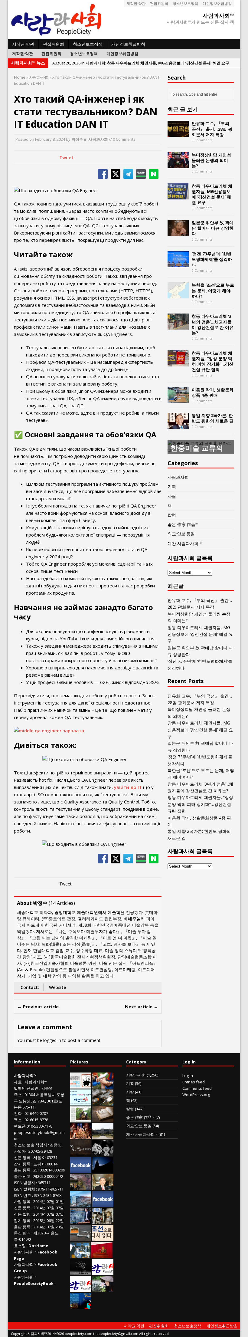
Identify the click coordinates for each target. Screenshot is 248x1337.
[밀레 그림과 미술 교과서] (102, 1221)
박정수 (77, 139)
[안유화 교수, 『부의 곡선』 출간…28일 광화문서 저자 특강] (178, 133)
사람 (172, 496)
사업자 (20, 1151)
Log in (187, 1075)
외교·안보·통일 (181, 534)
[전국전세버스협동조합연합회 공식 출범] (102, 1255)
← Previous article (38, 1007)
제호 (18, 1082)
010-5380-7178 (39, 1126)
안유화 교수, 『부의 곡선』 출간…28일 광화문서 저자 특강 (212, 128)
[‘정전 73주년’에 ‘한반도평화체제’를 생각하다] (178, 264)
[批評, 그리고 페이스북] (102, 1204)
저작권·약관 (135, 3)
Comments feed (197, 1088)
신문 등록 (22, 1157)
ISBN (18, 1182)
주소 (18, 1094)
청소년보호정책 (185, 3)
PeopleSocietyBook (34, 1283)
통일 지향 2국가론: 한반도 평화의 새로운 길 (212, 418)
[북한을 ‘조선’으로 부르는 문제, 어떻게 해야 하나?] (178, 295)
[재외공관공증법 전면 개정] (80, 1289)
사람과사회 (98, 139)
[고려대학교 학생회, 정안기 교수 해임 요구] (102, 1136)
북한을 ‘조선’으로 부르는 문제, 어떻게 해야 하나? (213, 290)
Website (57, 987)
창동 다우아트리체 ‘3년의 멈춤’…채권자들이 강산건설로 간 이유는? (212, 324)
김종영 (47, 1088)
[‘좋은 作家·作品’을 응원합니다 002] (80, 1102)
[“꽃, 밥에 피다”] (80, 1153)
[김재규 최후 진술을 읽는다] (80, 1255)
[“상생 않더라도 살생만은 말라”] (80, 1119)
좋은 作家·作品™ (183, 524)
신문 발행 (22, 1214)
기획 (172, 486)
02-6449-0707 (36, 1113)
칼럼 (172, 515)
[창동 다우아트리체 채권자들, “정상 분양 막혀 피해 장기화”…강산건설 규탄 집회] (178, 363)
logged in (52, 1040)
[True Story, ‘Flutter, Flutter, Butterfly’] (80, 1306)
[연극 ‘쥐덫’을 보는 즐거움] (80, 1136)
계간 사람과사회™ (185, 543)
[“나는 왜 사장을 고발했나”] (102, 1187)
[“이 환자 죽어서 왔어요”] (102, 1153)
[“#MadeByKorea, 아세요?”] (80, 1170)
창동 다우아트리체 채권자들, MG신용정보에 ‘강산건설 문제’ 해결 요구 (212, 194)
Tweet (66, 157)
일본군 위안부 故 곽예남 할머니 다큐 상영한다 (212, 228)
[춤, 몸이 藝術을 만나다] (80, 1272)
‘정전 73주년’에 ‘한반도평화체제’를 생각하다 (212, 259)
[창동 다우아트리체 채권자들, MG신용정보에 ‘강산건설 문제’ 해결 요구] (178, 196)
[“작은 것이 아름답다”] (102, 1119)
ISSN (18, 1195)
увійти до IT (128, 787)
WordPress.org (196, 1094)
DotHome (38, 1245)
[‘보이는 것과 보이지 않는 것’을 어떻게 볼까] (102, 1170)
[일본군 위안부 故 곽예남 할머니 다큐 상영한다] (178, 232)
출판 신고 (22, 1176)
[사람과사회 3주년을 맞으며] (102, 1272)
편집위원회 (159, 3)
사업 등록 (22, 1201)
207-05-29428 (40, 1151)
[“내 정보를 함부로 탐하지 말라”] (80, 1238)
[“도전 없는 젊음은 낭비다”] (102, 1085)
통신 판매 (22, 1233)
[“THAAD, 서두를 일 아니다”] (102, 1102)
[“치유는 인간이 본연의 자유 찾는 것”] (102, 1289)
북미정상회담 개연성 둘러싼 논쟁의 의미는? (211, 160)
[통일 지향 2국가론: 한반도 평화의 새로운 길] (178, 425)
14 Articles (61, 903)
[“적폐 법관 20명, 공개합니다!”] (80, 1221)
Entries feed (193, 1082)
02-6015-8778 (36, 1119)
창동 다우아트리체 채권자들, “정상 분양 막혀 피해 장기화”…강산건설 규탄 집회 (212, 361)
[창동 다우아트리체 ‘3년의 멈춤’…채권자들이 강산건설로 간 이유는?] (178, 326)
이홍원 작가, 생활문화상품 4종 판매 (212, 392)
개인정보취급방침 (217, 3)
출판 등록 (22, 1170)
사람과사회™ (35, 1082)
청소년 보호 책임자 (30, 1145)
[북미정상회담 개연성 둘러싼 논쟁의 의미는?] (178, 164)
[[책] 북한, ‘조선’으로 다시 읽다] (102, 1238)
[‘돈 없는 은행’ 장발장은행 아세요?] (80, 1085)
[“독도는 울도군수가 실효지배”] (80, 1187)
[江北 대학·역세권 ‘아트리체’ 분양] (80, 1204)
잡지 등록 (22, 1164)
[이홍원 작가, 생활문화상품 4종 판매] (178, 399)
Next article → (141, 1007)
